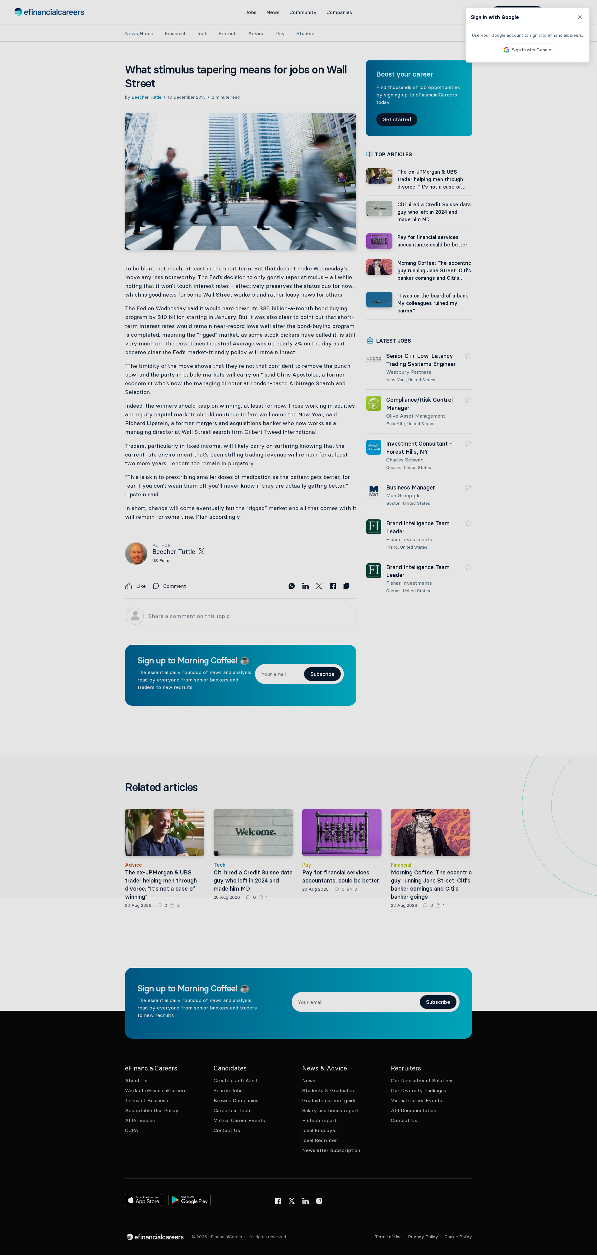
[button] (298, 627)
